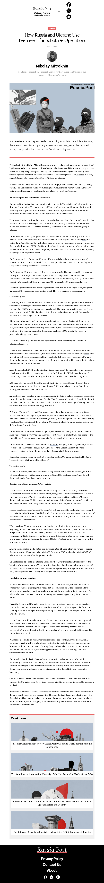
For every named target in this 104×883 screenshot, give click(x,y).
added (47, 561)
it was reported (34, 272)
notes (38, 549)
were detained (21, 220)
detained (75, 373)
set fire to (22, 262)
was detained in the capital (34, 389)
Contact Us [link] (52, 864)
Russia (42, 8)
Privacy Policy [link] (52, 858)
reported (30, 396)
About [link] (52, 870)
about (63, 370)
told (84, 239)
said (87, 353)
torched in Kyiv (25, 435)
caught (30, 383)
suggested (54, 475)
